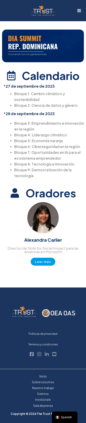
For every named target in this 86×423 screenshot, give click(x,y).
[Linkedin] (46, 354)
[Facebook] (31, 354)
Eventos (43, 394)
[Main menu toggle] (79, 10)
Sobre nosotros (43, 382)
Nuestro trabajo (43, 388)
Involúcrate (43, 399)
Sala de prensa (43, 405)
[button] (43, 262)
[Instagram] (39, 354)
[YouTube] (54, 354)
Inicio (43, 376)
